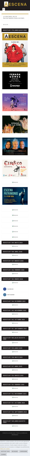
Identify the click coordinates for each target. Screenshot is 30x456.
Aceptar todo (5, 451)
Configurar (23, 451)
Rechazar (15, 451)
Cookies (3, 454)
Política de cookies (5, 449)
